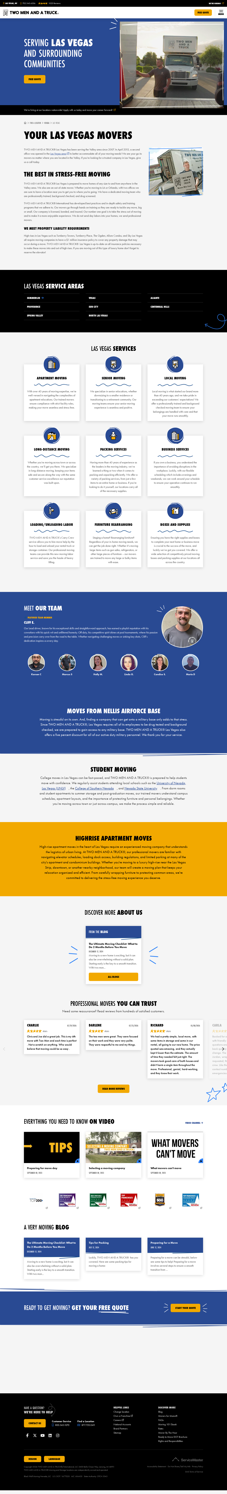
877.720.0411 (88, 1425)
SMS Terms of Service (194, 1471)
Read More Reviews (113, 1088)
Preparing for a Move (164, 1242)
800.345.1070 (62, 1425)
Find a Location (35, 122)
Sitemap (117, 1432)
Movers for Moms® (167, 1415)
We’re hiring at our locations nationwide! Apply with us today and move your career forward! (73, 110)
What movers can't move (166, 1168)
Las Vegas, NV (11, 3)
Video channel (192, 1122)
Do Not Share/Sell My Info (179, 1466)
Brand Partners (121, 1428)
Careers (119, 1420)
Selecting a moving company (107, 1168)
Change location (121, 1411)
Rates (160, 1428)
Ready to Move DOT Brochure (172, 1436)
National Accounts (122, 1424)
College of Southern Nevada (94, 788)
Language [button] (54, 1459)
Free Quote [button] (203, 12)
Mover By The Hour (167, 1432)
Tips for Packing (99, 1242)
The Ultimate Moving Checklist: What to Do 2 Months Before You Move (51, 1245)
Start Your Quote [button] (185, 1308)
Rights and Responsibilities (170, 1441)
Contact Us (35, 1423)
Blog (160, 1411)
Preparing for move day (42, 1168)
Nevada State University (140, 788)
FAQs (161, 1420)
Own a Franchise (123, 1415)
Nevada (46, 122)
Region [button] (33, 1459)
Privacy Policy (197, 1466)
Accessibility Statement (156, 1466)
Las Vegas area (59, 153)
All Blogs (113, 977)
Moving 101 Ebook (167, 1424)
